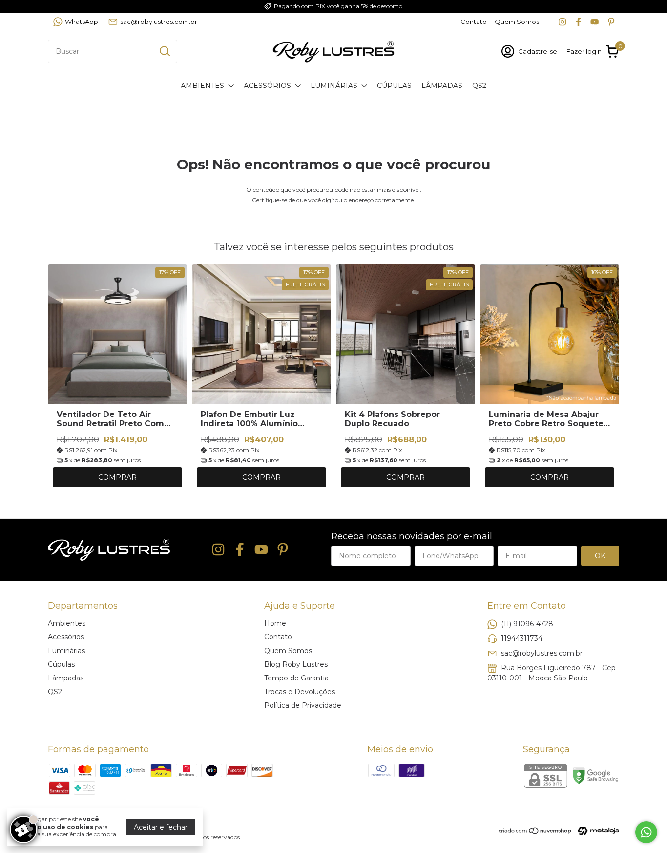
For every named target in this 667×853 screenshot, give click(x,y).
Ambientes (202, 85)
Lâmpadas (441, 85)
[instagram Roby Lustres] (562, 22)
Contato (473, 21)
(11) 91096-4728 (527, 623)
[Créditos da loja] (596, 831)
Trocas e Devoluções (299, 691)
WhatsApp (81, 21)
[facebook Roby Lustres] (578, 22)
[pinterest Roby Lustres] (611, 22)
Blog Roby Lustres (296, 664)
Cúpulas (394, 85)
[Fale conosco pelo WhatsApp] (646, 832)
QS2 (479, 85)
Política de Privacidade (302, 705)
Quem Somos (517, 21)
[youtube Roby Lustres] (594, 22)
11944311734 (521, 638)
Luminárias (334, 85)
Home (275, 623)
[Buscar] (164, 51)
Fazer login (584, 51)
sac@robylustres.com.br (158, 21)
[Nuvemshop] (535, 832)
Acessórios (267, 85)
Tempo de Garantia (296, 678)
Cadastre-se (537, 51)
